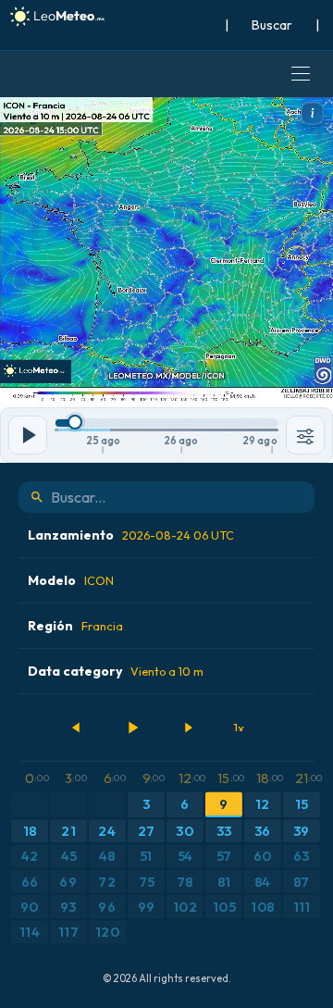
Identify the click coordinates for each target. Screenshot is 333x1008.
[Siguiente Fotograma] (187, 727)
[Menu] (300, 74)
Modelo (71, 580)
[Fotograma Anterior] (76, 727)
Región (75, 625)
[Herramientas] (305, 435)
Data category (116, 671)
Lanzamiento (131, 535)
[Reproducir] (132, 727)
